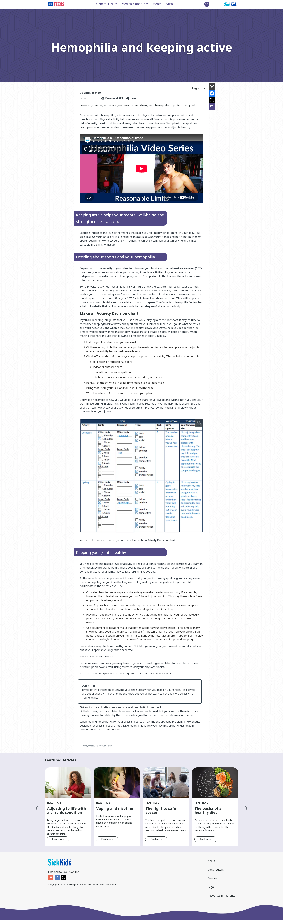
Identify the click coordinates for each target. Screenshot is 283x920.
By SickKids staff (90, 92)
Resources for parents (221, 895)
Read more (58, 839)
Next (246, 807)
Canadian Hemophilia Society (179, 302)
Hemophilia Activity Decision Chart (153, 540)
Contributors (216, 869)
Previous (36, 807)
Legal (211, 887)
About (211, 861)
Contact (212, 878)
